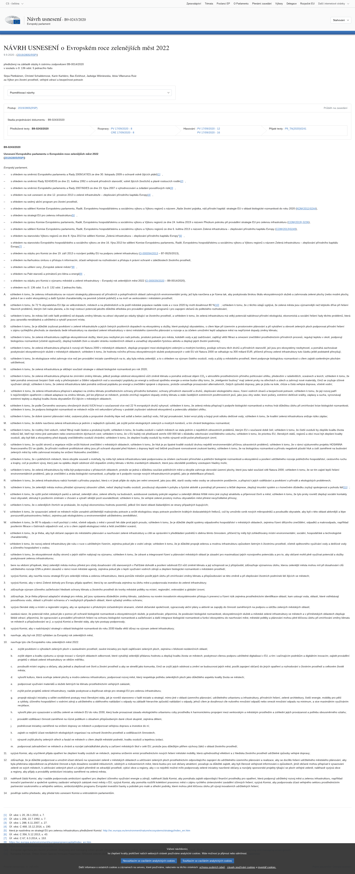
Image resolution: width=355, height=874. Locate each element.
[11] (345, 487)
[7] (20, 246)
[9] (80, 273)
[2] (181, 181)
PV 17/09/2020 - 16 (208, 132)
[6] (180, 235)
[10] (217, 305)
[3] (171, 188)
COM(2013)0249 (286, 228)
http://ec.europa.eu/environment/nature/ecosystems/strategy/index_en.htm (146, 830)
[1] (158, 174)
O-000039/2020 (155, 280)
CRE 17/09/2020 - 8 (122, 132)
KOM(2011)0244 (306, 208)
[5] (73, 215)
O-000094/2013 (149, 253)
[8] (73, 267)
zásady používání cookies (241, 867)
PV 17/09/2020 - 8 (121, 128)
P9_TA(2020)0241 (295, 128)
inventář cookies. (267, 867)
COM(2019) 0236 (298, 222)
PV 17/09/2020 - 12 (208, 128)
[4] (149, 194)
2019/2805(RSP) (27, 54)
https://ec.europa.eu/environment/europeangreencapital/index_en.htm (50, 842)
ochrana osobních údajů (212, 867)
